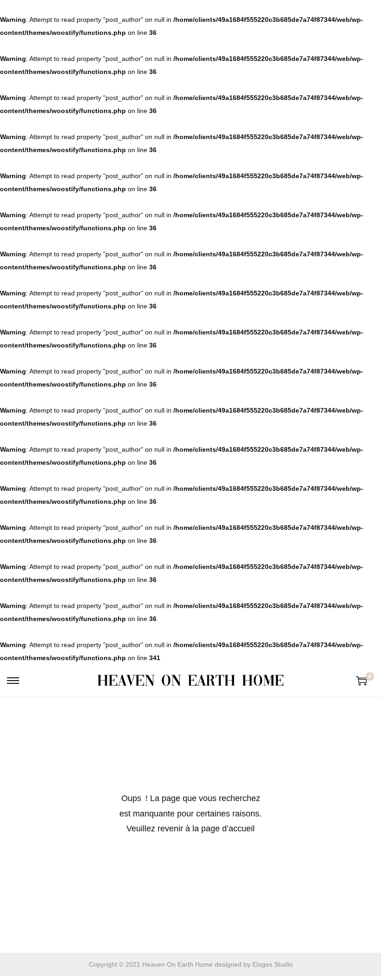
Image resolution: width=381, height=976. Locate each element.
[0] (361, 680)
